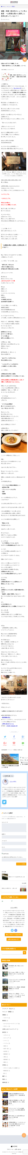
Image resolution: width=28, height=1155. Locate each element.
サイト (3, 847)
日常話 (5, 1065)
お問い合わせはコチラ (13, 939)
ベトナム (7, 1043)
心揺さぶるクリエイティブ (10, 1029)
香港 (5, 1062)
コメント (5, 822)
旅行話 (5, 1032)
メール (4, 840)
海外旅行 (6, 1059)
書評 (4, 1076)
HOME (15, 1146)
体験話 (5, 1014)
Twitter (4, 804)
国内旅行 (7, 1054)
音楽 (4, 1079)
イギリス (6, 1035)
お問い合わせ (18, 1149)
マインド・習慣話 (12, 750)
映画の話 (7, 1070)
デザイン (7, 1026)
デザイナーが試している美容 (11, 1068)
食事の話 (20, 750)
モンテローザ (17, 88)
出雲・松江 (7, 1048)
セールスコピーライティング (12, 1023)
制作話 (5, 1020)
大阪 (5, 1056)
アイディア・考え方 (8, 1008)
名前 (3, 834)
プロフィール (10, 1149)
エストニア (7, 1037)
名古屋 (6, 1051)
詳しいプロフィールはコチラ (13, 934)
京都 (5, 1046)
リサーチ (7, 1017)
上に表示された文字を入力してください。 (13, 857)
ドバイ (6, 1040)
